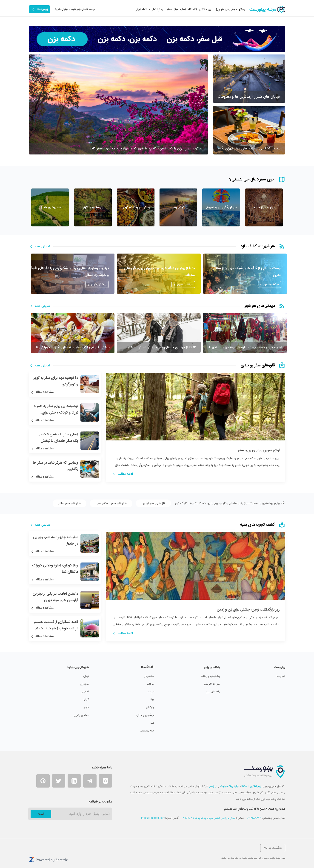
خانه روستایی (147, 730)
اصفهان (85, 691)
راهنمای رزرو (213, 691)
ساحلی (150, 684)
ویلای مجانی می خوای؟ (230, 9)
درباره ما (281, 676)
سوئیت (150, 691)
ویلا (152, 699)
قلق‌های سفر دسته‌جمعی (111, 503)
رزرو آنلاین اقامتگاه (251, 786)
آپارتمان (150, 707)
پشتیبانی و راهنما (210, 676)
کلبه (152, 723)
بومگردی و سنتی (145, 715)
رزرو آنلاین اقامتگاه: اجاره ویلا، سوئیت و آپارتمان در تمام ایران (173, 9)
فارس (86, 707)
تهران (86, 676)
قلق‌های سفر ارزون (153, 503)
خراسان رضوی (81, 715)
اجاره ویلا (234, 786)
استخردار (149, 676)
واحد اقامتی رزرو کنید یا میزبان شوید (75, 9)
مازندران (84, 684)
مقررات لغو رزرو (212, 684)
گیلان (86, 699)
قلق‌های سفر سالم (69, 503)
